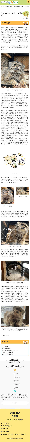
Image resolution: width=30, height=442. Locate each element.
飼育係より (8, 6)
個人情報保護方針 (7, 426)
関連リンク (5, 428)
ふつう (17, 380)
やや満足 (18, 377)
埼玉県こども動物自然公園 (13, 2)
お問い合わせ (6, 431)
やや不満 (18, 384)
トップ (4, 6)
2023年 (13, 6)
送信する (16, 403)
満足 (17, 373)
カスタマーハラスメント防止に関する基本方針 (14, 434)
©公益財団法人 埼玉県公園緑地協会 (15, 438)
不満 (17, 387)
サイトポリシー (6, 423)
